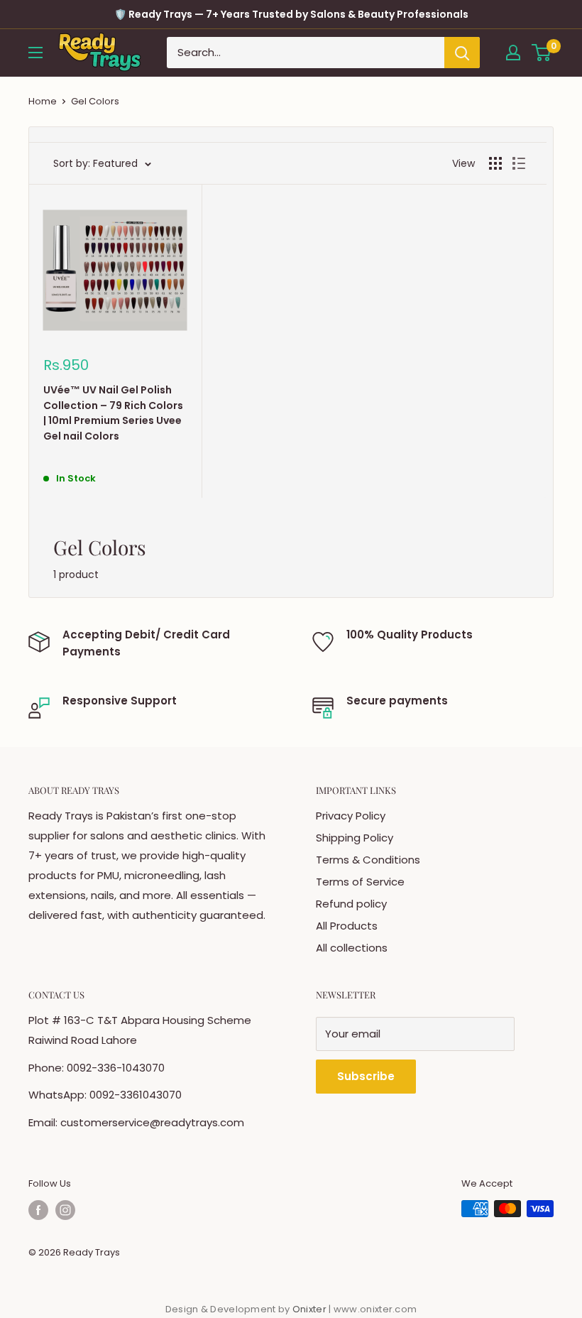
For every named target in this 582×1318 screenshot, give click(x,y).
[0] (542, 52)
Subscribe (366, 1076)
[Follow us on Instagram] (65, 1210)
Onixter (310, 1309)
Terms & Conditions (368, 859)
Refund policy (351, 903)
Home (42, 101)
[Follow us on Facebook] (38, 1210)
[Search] (462, 52)
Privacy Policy (350, 815)
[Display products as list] (518, 163)
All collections (352, 947)
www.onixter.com (375, 1309)
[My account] (513, 52)
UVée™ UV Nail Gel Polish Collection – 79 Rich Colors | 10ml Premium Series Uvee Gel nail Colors (113, 413)
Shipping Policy (354, 837)
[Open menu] (35, 52)
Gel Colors (95, 101)
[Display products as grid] (495, 163)
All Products (347, 925)
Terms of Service (360, 881)
